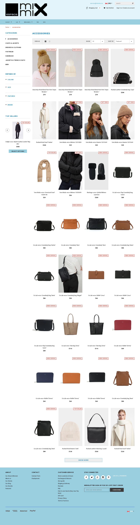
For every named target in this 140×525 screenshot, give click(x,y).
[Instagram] (103, 477)
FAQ (59, 488)
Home (7, 27)
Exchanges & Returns (65, 478)
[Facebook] (86, 477)
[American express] (15, 511)
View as (37, 41)
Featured (8, 488)
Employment (35, 478)
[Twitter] (92, 477)
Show (88, 41)
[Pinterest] (109, 477)
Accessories (16, 27)
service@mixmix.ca (96, 3)
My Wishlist (110, 8)
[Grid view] (45, 41)
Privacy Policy (62, 498)
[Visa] (7, 511)
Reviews (60, 486)
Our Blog (8, 483)
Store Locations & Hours (65, 476)
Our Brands (9, 486)
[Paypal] (33, 511)
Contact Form (36, 476)
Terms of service (63, 501)
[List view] (49, 41)
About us (8, 478)
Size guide (61, 481)
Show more (83, 460)
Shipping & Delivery (64, 483)
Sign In (119, 8)
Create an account (129, 8)
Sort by (111, 41)
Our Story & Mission (11, 476)
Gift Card (60, 496)
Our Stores (8, 481)
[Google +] (97, 477)
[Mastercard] (24, 511)
